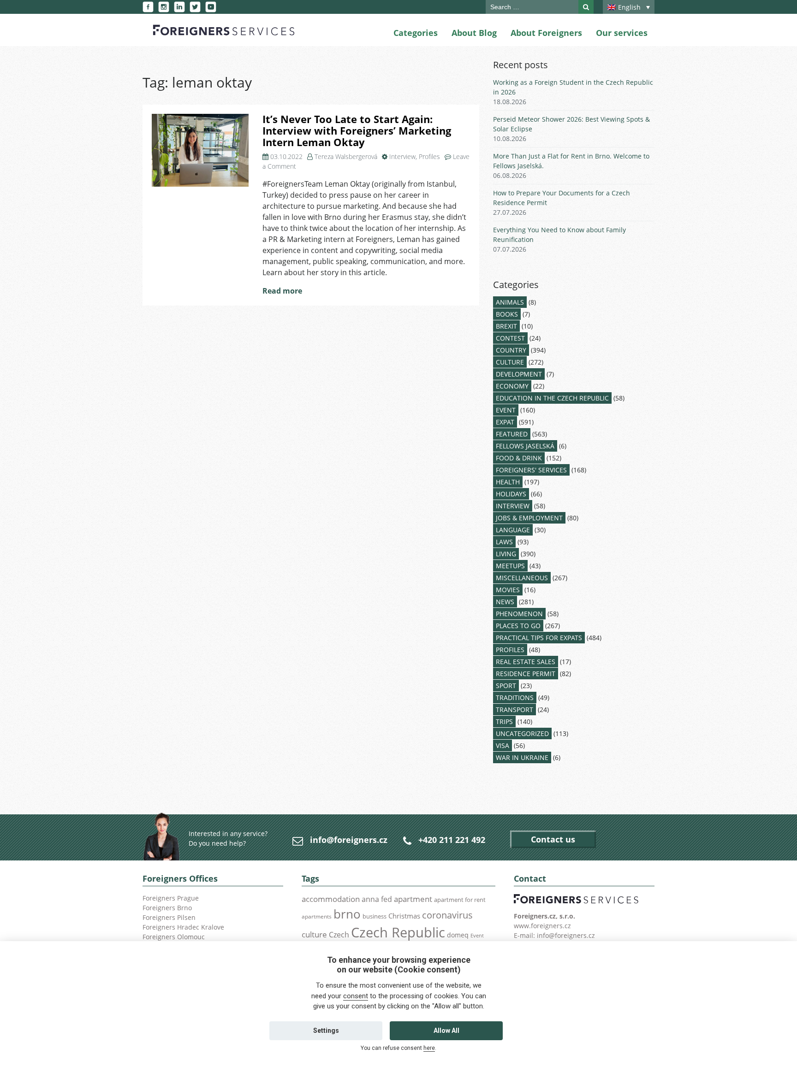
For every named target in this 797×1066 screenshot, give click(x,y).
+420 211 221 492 (451, 839)
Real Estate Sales (525, 661)
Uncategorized (522, 733)
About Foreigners (546, 32)
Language (513, 529)
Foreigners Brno (167, 907)
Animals (510, 302)
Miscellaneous (522, 577)
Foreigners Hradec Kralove (183, 927)
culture (314, 934)
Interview (402, 156)
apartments (317, 916)
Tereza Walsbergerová (346, 156)
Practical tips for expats (539, 637)
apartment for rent (460, 899)
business (375, 916)
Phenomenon (519, 613)
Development (519, 374)
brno (347, 914)
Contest (510, 338)
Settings (326, 1030)
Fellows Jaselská (525, 446)
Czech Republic (398, 932)
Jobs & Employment (529, 517)
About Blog (474, 32)
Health (508, 481)
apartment (413, 899)
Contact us (553, 839)
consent (355, 996)
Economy (512, 386)
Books (507, 314)
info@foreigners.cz (348, 839)
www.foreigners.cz (542, 925)
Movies (508, 589)
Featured (512, 434)
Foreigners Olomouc (174, 936)
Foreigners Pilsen (169, 917)
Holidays (511, 493)
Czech (339, 935)
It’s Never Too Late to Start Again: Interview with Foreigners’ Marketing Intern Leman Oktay (356, 130)
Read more (282, 291)
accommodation (331, 898)
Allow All (446, 1030)
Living (506, 553)
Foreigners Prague (171, 898)
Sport (506, 685)
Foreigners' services (531, 469)
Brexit (506, 326)
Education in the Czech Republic (552, 398)
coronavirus (447, 914)
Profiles (429, 156)
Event (506, 410)
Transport (514, 709)
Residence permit (525, 673)
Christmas (404, 915)
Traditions (515, 697)
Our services (622, 32)
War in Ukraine (522, 757)
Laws (504, 541)
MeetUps (510, 565)
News (505, 601)
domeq (458, 935)
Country (511, 350)
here (429, 1048)
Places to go (518, 625)
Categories (415, 32)
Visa (502, 745)
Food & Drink (519, 457)
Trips (504, 721)
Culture (510, 362)
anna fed (377, 899)
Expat (505, 422)
